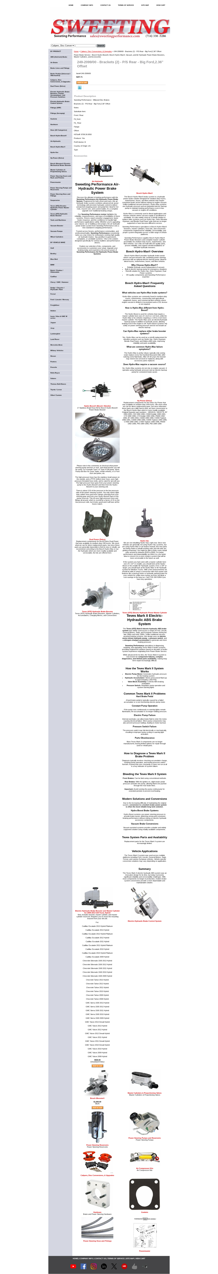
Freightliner (54, 305)
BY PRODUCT (55, 51)
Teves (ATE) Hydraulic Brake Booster (97, 611)
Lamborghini (55, 334)
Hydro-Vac (144, 541)
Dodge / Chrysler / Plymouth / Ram (57, 288)
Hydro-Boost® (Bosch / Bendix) (97, 406)
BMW (52, 265)
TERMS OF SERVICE (126, 5)
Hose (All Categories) (58, 130)
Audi (52, 248)
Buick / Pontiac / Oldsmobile (56, 271)
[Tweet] (80, 89)
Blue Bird (54, 259)
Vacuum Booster (56, 226)
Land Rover (54, 339)
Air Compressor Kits (144, 1168)
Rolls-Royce (55, 373)
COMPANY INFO (87, 5)
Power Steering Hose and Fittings (97, 1241)
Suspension (55, 200)
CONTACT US (105, 5)
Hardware (97, 1212)
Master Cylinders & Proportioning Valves (145, 1093)
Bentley (53, 253)
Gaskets (144, 1212)
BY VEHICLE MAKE (57, 242)
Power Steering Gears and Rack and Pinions (60, 177)
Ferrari (53, 294)
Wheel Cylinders (56, 237)
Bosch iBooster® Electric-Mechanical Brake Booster (60, 164)
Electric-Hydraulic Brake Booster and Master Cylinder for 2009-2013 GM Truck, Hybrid (97, 912)
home (71, 5)
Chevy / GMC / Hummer (59, 282)
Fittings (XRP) (55, 108)
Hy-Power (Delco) (144, 401)
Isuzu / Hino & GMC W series (58, 317)
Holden (53, 311)
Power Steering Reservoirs (97, 1145)
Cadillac (53, 276)
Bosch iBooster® (97, 1098)
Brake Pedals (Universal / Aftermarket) (60, 74)
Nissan (53, 356)
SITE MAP (145, 5)
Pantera (53, 362)
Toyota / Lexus (56, 389)
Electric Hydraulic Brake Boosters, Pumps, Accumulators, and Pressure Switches (60, 94)
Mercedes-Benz (56, 345)
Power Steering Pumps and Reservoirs (144, 1138)
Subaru (53, 378)
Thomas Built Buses (58, 384)
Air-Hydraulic (97, 181)
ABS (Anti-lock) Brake (58, 57)
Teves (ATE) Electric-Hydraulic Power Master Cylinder (144, 613)
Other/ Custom (56, 395)
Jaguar (53, 322)
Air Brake (54, 62)
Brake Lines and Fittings (59, 68)
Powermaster (144, 1251)
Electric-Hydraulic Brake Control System (145, 921)
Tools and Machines (58, 220)
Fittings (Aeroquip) (57, 113)
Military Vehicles (56, 350)
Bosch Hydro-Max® (144, 193)
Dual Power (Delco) (97, 539)
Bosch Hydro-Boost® (58, 135)
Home (76, 51)
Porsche (53, 367)
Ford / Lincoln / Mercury (59, 299)
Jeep (52, 328)
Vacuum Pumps (56, 231)
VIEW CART (160, 5)
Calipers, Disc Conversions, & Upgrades (96, 51)
